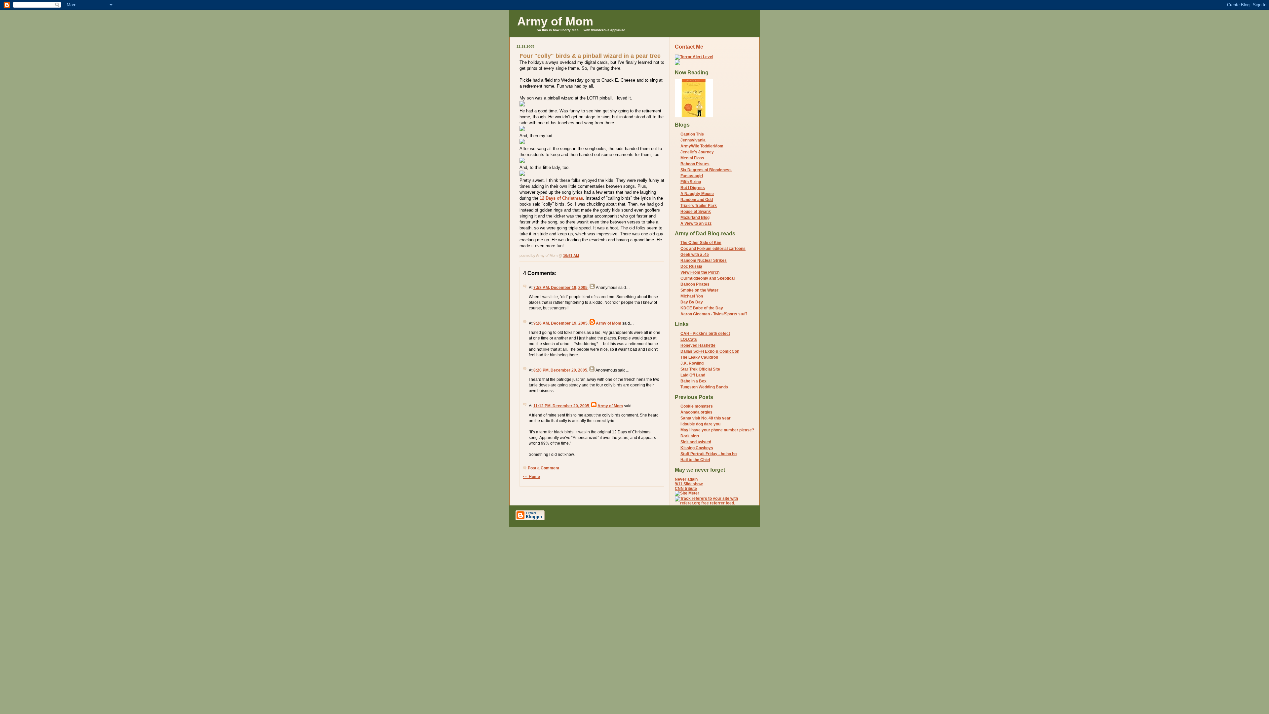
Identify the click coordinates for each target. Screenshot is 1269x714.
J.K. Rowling (692, 363)
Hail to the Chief (695, 459)
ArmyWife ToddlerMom (701, 146)
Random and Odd (696, 199)
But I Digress (692, 187)
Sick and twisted (695, 442)
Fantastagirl (691, 176)
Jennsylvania (693, 140)
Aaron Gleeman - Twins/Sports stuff (713, 314)
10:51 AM (571, 256)
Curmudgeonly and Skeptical (707, 278)
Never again (686, 479)
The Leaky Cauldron (699, 357)
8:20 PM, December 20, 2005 (560, 370)
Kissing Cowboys (696, 448)
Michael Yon (691, 296)
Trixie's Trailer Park (698, 205)
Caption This (692, 134)
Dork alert (689, 436)
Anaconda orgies (696, 412)
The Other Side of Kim (700, 242)
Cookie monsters (696, 406)
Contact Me (689, 47)
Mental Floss (692, 158)
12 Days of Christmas (561, 198)
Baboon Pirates (695, 164)
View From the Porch (699, 272)
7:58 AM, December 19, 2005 (560, 287)
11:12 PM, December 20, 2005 (561, 406)
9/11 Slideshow (689, 484)
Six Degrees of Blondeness (706, 170)
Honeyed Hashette (697, 345)
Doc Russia (691, 266)
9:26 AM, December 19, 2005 (560, 323)
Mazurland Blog (695, 217)
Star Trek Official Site (700, 369)
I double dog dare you (700, 424)
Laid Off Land (692, 375)
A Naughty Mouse (697, 193)
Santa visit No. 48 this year (705, 418)
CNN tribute (686, 488)
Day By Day (691, 302)
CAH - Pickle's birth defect (705, 333)
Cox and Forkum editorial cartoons (713, 248)
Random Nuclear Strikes (703, 260)
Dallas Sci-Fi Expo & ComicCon (709, 351)
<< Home (531, 476)
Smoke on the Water (699, 290)
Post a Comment (543, 468)
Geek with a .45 (694, 254)
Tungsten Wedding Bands (704, 387)
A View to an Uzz (695, 223)
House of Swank (695, 211)
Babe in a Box (693, 381)
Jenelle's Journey (697, 152)
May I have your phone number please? (717, 430)
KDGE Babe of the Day (701, 308)
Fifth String (690, 181)
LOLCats (688, 339)
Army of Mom (555, 21)
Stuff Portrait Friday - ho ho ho (708, 454)
